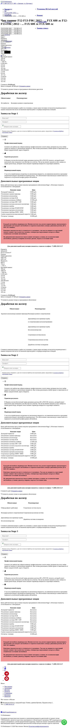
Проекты (7, 34)
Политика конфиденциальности (39, 726)
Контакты (7, 47)
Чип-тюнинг (8, 686)
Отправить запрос (24, 86)
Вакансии (7, 696)
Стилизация (42, 22)
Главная (6, 9)
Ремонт (40, 15)
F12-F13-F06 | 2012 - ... (11, 13)
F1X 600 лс (7, 14)
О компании (8, 693)
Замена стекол (42, 28)
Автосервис (8, 688)
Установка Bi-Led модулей (47, 9)
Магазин (7, 690)
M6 (5, 11)
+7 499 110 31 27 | (17, 3)
